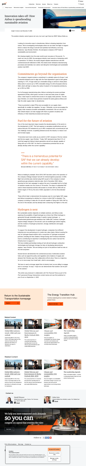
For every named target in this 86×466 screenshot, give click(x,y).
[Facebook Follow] (46, 438)
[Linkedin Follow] (48, 438)
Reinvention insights (18, 7)
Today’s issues (8, 7)
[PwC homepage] (4, 3)
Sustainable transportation (44, 7)
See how (8, 429)
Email (18, 403)
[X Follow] (44, 438)
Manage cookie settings (54, 459)
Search (82, 4)
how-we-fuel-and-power (30, 7)
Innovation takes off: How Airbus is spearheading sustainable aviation (68, 7)
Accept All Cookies (54, 449)
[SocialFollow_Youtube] (51, 438)
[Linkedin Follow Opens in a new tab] (15, 403)
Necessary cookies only (54, 453)
